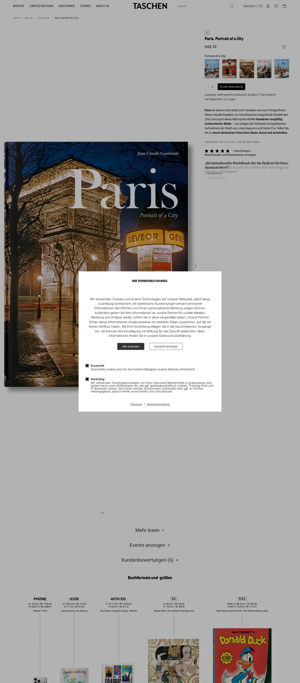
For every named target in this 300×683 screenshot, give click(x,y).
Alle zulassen (130, 346)
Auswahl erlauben (166, 346)
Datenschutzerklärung (158, 404)
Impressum (136, 404)
